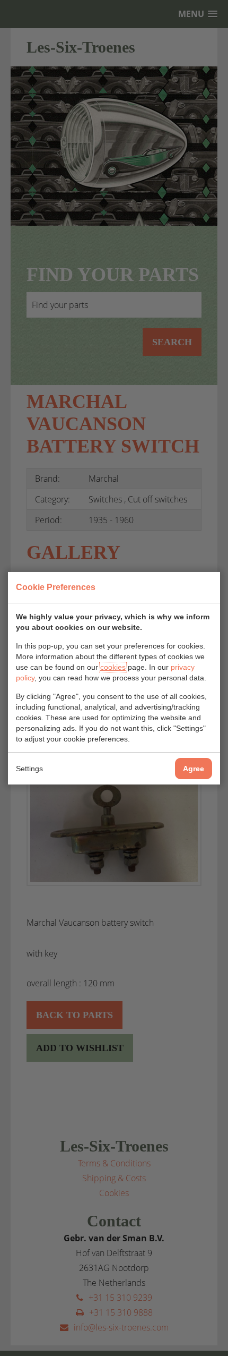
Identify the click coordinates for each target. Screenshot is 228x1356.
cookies (113, 667)
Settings (29, 768)
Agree (193, 768)
